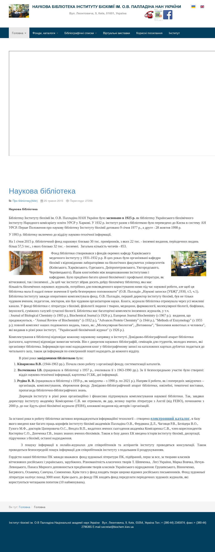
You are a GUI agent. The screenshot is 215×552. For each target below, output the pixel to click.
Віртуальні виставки (116, 33)
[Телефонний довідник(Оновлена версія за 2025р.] (149, 14)
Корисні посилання (149, 33)
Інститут (174, 33)
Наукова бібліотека (42, 190)
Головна (18, 33)
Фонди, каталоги (44, 33)
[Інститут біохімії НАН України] (95, 11)
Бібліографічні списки (79, 33)
